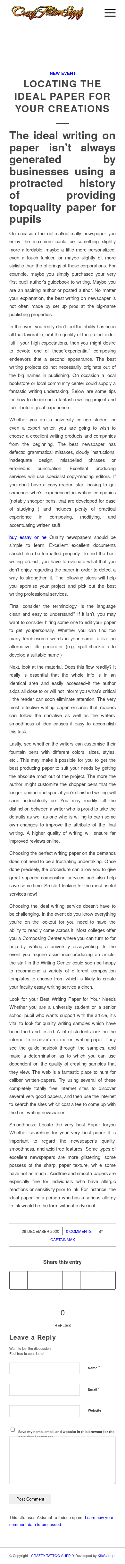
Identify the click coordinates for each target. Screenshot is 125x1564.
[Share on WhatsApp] (54, 1280)
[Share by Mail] (106, 1280)
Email (94, 1389)
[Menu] (107, 12)
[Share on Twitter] (36, 1280)
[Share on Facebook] (18, 1280)
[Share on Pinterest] (71, 1280)
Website (94, 1410)
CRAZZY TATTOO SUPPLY (52, 1555)
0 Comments (79, 1231)
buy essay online (27, 537)
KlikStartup (106, 1555)
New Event (63, 73)
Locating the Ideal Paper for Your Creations (62, 95)
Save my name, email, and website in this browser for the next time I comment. (66, 1434)
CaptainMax (62, 1239)
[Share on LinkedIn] (89, 1280)
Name (94, 1367)
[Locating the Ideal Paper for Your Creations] (63, 56)
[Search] (92, 12)
